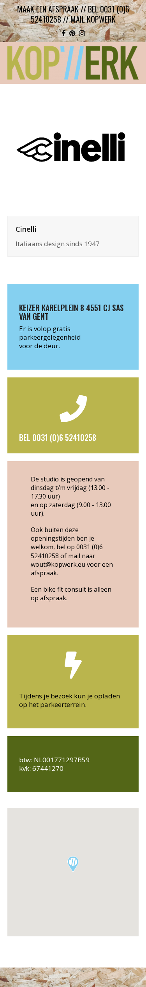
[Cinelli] (73, 149)
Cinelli (26, 229)
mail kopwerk (93, 19)
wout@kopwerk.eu (58, 564)
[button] (73, 864)
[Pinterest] (72, 33)
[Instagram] (82, 33)
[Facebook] (63, 33)
